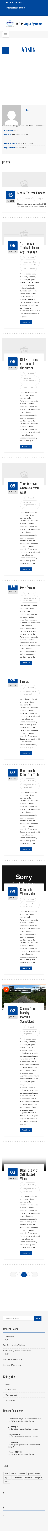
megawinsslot (14, 1434)
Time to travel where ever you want (29, 488)
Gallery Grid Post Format (27, 585)
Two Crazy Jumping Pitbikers (14, 1345)
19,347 (7, 1340)
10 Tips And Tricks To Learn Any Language (29, 247)
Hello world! (9, 1336)
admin (29, 199)
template (38, 1478)
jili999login (13, 1426)
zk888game (13, 1442)
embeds (22, 1474)
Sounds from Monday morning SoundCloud (27, 1015)
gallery (30, 1474)
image (37, 1474)
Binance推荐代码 (15, 1452)
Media (33, 598)
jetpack (7, 1478)
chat (6, 1474)
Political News (11, 1390)
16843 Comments (29, 269)
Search (37, 1318)
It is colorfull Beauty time (12, 1359)
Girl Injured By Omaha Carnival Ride (17, 1351)
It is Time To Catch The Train (29, 772)
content (13, 1474)
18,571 (7, 1354)
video (7, 1482)
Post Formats (17, 1478)
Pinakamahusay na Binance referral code (26, 1419)
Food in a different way (12, 1365)
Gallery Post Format (27, 679)
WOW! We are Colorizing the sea (22, 1421)
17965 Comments (29, 387)
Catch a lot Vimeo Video (27, 891)
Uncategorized (31, 264)
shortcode (29, 1478)
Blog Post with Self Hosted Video (29, 1174)
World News (10, 1400)
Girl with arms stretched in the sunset (29, 363)
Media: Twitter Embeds (31, 192)
